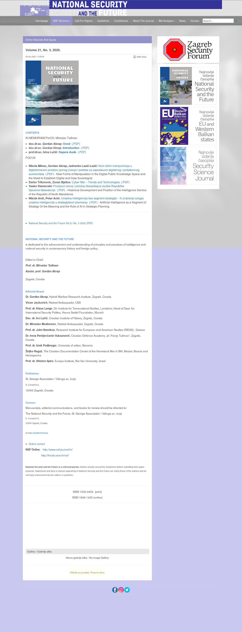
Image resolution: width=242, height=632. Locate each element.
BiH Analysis (166, 20)
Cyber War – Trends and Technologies (96, 182)
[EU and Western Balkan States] (188, 125)
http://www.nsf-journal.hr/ (58, 449)
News (182, 20)
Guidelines (103, 20)
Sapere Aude (67, 152)
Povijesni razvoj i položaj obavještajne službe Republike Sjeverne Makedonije (76, 188)
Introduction (71, 148)
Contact (194, 20)
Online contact (37, 444)
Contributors (121, 20)
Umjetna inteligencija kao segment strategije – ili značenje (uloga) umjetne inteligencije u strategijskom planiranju (86, 200)
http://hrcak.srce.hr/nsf (54, 455)
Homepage (42, 20)
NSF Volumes (60, 20)
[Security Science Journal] (188, 165)
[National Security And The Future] (121, 7)
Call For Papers (83, 20)
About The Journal (143, 20)
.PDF (76, 144)
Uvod (66, 144)
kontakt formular (40, 433)
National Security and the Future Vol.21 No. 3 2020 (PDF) (61, 223)
